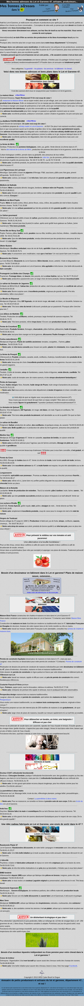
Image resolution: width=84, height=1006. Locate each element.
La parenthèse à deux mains (45, 799)
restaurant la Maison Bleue (13, 101)
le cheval (68, 69)
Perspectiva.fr (5, 700)
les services (48, 69)
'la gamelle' (28, 69)
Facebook (73, 966)
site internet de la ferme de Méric (18, 149)
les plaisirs (38, 69)
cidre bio (45, 157)
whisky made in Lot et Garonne (31, 126)
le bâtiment (59, 69)
